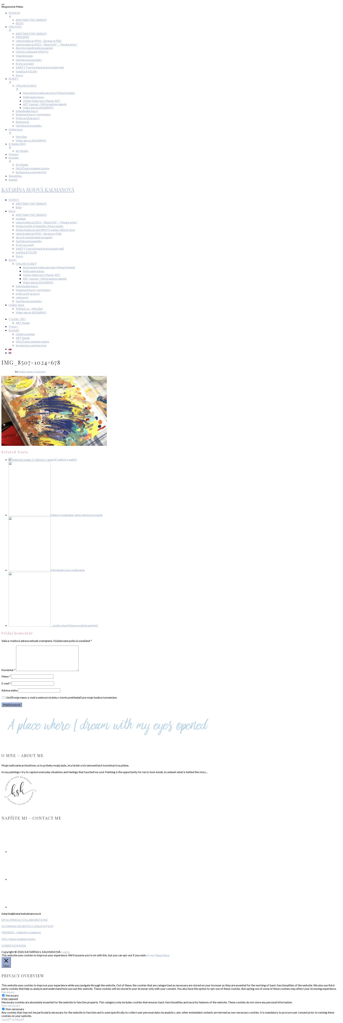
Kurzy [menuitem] (19, 75)
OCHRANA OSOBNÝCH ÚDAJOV (23, 926)
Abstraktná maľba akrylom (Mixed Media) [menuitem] (49, 93)
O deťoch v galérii (66, 459)
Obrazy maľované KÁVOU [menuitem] (32, 51)
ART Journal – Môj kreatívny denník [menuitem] (45, 104)
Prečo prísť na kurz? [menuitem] (28, 118)
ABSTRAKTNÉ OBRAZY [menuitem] (31, 19)
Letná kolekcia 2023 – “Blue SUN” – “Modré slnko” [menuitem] (46, 44)
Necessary (12, 995)
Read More (162, 955)
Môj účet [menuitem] (21, 136)
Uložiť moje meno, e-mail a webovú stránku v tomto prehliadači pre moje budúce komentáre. (61, 697)
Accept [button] (150, 955)
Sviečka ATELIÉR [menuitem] (26, 71)
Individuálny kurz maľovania (67, 570)
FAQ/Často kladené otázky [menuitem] (32, 168)
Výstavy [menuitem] (14, 154)
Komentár (8, 670)
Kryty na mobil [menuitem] (25, 63)
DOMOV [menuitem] (14, 14)
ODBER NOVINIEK (13, 945)
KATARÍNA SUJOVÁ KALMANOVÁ (37, 189)
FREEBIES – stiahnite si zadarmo (21, 932)
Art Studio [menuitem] (22, 150)
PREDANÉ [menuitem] (22, 37)
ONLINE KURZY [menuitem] (26, 87)
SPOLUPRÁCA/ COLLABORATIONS (24, 919)
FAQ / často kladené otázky (18, 939)
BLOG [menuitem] (19, 23)
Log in (66, 951)
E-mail (6, 683)
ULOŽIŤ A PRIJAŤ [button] (12, 1019)
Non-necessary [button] (10, 1005)
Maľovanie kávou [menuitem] (33, 97)
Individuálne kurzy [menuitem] (27, 111)
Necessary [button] (7, 992)
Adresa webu (9, 690)
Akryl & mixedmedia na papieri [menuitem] (34, 48)
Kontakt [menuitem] (14, 159)
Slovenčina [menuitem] (15, 176)
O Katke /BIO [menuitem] (17, 145)
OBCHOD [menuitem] (15, 28)
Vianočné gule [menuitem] (24, 55)
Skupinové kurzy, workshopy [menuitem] (33, 114)
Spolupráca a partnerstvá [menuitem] (31, 172)
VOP (50, 926)
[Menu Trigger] (2, 4)
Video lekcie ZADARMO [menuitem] (38, 107)
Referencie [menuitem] (22, 122)
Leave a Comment (36, 371)
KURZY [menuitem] (13, 80)
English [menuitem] (13, 179)
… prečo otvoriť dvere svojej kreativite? (74, 625)
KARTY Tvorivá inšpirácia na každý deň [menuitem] (40, 67)
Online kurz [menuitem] (16, 131)
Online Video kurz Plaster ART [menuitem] (41, 100)
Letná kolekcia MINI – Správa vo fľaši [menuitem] (38, 40)
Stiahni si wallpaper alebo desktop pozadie (77, 515)
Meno (6, 676)
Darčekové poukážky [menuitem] (29, 59)
